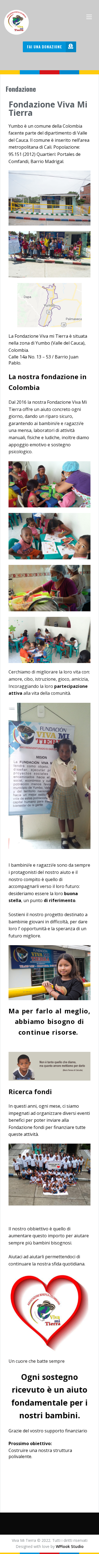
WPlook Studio (70, 1546)
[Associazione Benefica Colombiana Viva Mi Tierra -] (19, 22)
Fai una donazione (44, 46)
